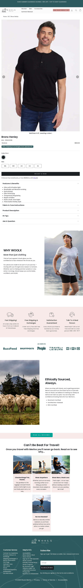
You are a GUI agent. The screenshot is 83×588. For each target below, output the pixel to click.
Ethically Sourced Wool (30, 562)
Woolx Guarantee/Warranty (10, 568)
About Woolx (27, 557)
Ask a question (9, 221)
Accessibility (27, 553)
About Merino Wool (29, 555)
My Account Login (28, 566)
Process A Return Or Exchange (9, 556)
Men (30, 9)
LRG (22, 166)
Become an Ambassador (31, 574)
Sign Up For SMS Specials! (31, 559)
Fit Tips (5, 216)
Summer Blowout (27, 12)
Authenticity (7, 571)
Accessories (38, 9)
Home (5, 16)
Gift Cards (6, 566)
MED (13, 166)
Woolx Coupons (28, 564)
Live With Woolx (8, 573)
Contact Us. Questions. (10, 553)
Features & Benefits (11, 183)
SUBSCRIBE (47, 568)
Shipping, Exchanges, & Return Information (10, 559)
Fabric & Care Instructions (13, 205)
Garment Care (7, 564)
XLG (30, 166)
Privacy (37, 580)
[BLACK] (3, 157)
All (8, 16)
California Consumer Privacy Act (29, 571)
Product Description (11, 210)
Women (24, 9)
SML (5, 166)
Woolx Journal (27, 561)
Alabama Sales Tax (29, 568)
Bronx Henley (14, 16)
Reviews (4, 143)
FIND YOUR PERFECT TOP (61, 10)
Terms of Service (49, 580)
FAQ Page (6, 562)
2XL (38, 166)
